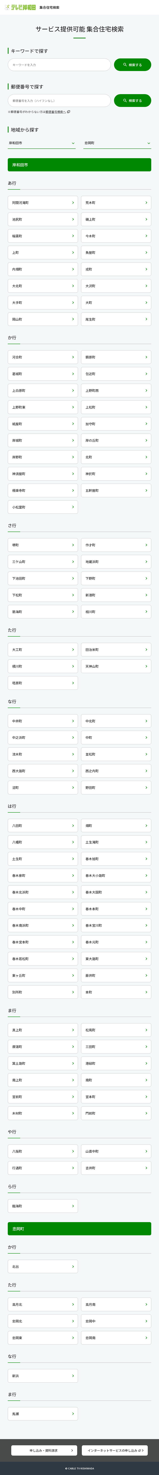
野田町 (90, 787)
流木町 (17, 754)
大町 (89, 302)
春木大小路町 (95, 875)
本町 (89, 992)
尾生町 (90, 319)
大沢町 (90, 285)
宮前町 (17, 1096)
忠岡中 (90, 1321)
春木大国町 (94, 892)
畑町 (89, 825)
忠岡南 (90, 1337)
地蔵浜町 (92, 561)
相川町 (90, 611)
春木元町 (92, 942)
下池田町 (18, 578)
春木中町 (18, 908)
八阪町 (17, 1151)
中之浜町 (18, 737)
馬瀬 (15, 1413)
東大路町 (92, 958)
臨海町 (17, 1205)
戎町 (89, 269)
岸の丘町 (92, 440)
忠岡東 (17, 1337)
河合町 (17, 357)
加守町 (90, 423)
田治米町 (92, 649)
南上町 (17, 1080)
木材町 (17, 1113)
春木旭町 (92, 858)
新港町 (90, 595)
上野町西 (92, 390)
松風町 (90, 1029)
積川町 (17, 666)
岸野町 (17, 457)
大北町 (17, 285)
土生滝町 (92, 842)
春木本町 (92, 908)
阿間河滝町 (20, 202)
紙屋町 (17, 423)
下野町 (90, 578)
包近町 (90, 373)
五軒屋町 (92, 490)
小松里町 (18, 507)
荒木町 (90, 202)
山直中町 (92, 1151)
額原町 (90, 357)
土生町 (17, 858)
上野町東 (18, 407)
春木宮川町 (94, 925)
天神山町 (92, 666)
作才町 (90, 544)
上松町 (90, 407)
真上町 (17, 1029)
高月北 (17, 1304)
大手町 (17, 302)
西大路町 (18, 770)
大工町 (17, 649)
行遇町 (17, 1167)
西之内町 (92, 770)
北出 (15, 1266)
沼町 (15, 787)
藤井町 (90, 975)
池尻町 (17, 219)
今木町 (90, 235)
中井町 (17, 720)
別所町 (17, 992)
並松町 (90, 754)
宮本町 (90, 1096)
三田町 (90, 1046)
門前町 (90, 1113)
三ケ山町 (18, 561)
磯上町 (90, 219)
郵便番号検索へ (56, 112)
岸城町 (17, 440)
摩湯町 (17, 1046)
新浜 (15, 1375)
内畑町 (17, 269)
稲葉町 (17, 235)
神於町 (90, 473)
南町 (89, 1080)
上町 (15, 252)
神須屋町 (18, 473)
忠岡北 (17, 1321)
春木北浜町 (20, 892)
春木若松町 (20, 958)
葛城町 (17, 373)
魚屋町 (90, 252)
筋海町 (17, 611)
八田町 (17, 825)
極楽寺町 (18, 490)
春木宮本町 (20, 942)
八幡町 (17, 842)
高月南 (90, 1304)
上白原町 (18, 390)
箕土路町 (18, 1063)
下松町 (17, 595)
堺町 (15, 544)
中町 (89, 737)
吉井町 (90, 1167)
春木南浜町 (20, 925)
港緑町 (90, 1063)
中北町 (90, 720)
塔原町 (17, 682)
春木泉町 (18, 875)
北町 (89, 457)
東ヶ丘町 (18, 975)
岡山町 (17, 319)
